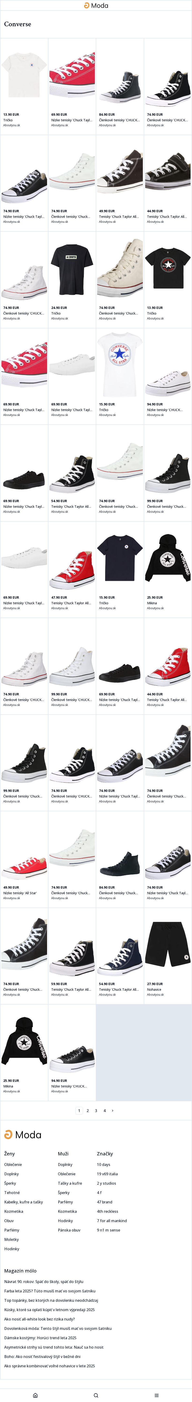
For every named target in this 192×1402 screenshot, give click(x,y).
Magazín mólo (20, 1271)
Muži (63, 1153)
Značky (105, 1153)
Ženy (9, 1153)
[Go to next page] (113, 1110)
